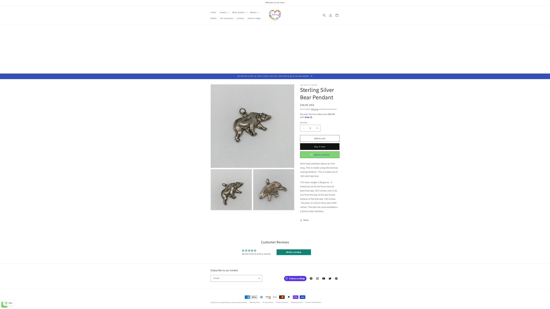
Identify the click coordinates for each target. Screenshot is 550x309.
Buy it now (319, 146)
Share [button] (306, 220)
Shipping (314, 109)
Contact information (313, 302)
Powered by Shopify (239, 302)
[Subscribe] (259, 278)
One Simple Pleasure (224, 302)
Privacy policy (268, 302)
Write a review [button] (293, 252)
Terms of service (282, 302)
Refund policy (255, 302)
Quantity (303, 122)
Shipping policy (297, 302)
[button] (224, 12)
